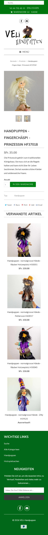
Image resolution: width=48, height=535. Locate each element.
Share (18, 205)
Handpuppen (19, 196)
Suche (6, 443)
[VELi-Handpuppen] (24, 36)
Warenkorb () (21, 12)
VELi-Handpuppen (28, 520)
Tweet (9, 205)
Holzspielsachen (11, 461)
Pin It (25, 205)
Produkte (22, 61)
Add (32, 205)
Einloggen (33, 8)
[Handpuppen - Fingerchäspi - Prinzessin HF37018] (24, 91)
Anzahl (7, 179)
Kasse (34, 12)
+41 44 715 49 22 (17, 8)
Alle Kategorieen (11, 449)
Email (40, 205)
